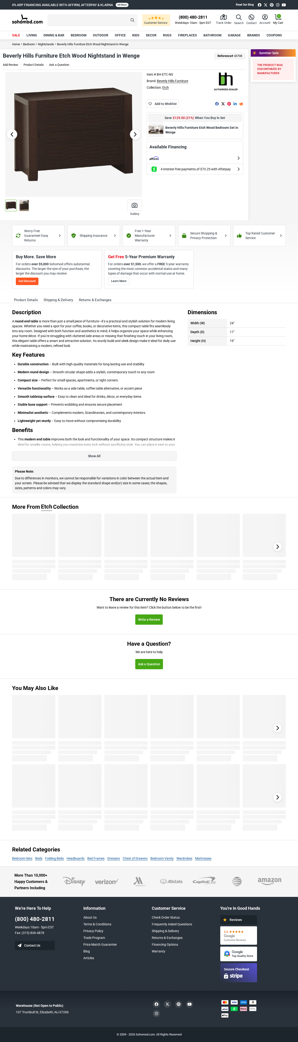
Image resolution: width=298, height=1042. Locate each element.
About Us (90, 917)
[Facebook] (259, 5)
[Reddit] (241, 104)
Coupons (274, 35)
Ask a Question (59, 64)
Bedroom (78, 35)
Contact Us (32, 945)
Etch (165, 87)
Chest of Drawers (135, 858)
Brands (253, 35)
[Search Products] (132, 20)
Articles (88, 958)
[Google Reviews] (238, 935)
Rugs (167, 35)
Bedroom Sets (22, 858)
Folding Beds (54, 858)
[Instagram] (278, 5)
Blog (86, 951)
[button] (92, 20)
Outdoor (100, 35)
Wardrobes (184, 858)
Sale (16, 35)
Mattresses (203, 858)
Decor (151, 35)
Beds (38, 858)
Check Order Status (166, 917)
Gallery (134, 214)
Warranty (158, 951)
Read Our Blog (245, 4)
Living (32, 35)
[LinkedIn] (235, 104)
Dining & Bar (54, 35)
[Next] (277, 547)
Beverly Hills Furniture (172, 81)
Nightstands (46, 44)
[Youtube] (284, 5)
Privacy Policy (93, 931)
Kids (135, 35)
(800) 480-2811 (35, 919)
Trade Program (94, 938)
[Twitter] (266, 5)
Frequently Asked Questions (172, 924)
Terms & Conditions (97, 924)
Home (16, 44)
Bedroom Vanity (162, 858)
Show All (94, 456)
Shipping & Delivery (165, 931)
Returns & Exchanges (167, 938)
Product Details (34, 64)
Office (120, 35)
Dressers (113, 858)
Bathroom (212, 35)
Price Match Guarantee (100, 944)
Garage (234, 35)
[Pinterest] (272, 5)
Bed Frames (96, 858)
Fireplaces (187, 35)
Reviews (236, 920)
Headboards (76, 858)
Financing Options (165, 944)
